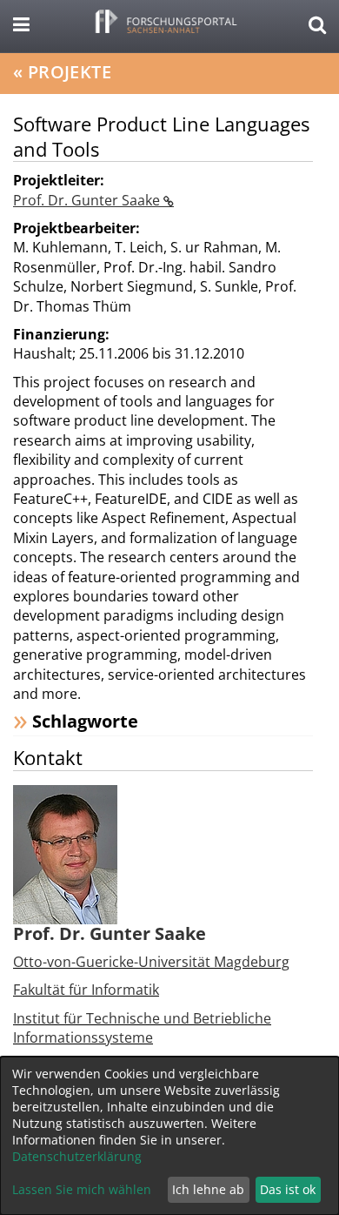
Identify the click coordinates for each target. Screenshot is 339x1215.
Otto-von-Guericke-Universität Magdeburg (151, 961)
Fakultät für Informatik (86, 989)
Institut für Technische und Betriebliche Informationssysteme (142, 1028)
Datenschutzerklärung (77, 1156)
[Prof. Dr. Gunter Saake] (65, 853)
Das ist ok (288, 1189)
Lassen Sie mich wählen (81, 1189)
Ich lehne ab (208, 1189)
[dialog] (169, 1136)
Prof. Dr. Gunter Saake (88, 200)
